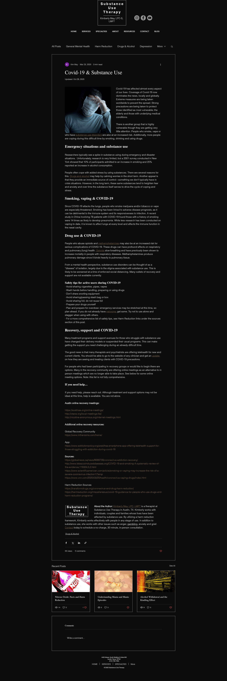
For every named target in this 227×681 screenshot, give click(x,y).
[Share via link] (85, 543)
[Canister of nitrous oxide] (71, 581)
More (160, 46)
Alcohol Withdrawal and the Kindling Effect (153, 598)
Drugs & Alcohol (126, 46)
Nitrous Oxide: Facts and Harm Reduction (70, 598)
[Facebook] (143, 17)
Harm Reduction (103, 46)
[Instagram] (136, 17)
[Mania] (114, 581)
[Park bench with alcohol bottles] (156, 581)
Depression (146, 46)
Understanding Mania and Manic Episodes (113, 598)
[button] (115, 31)
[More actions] (160, 64)
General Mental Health (78, 46)
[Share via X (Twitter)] (72, 543)
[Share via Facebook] (66, 543)
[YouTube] (149, 17)
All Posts (56, 46)
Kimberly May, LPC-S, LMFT (111, 20)
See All (172, 566)
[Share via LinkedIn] (79, 543)
